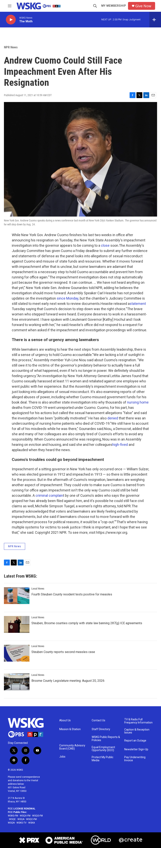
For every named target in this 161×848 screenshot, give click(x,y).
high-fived (120, 445)
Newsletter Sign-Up (136, 749)
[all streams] (155, 19)
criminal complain (49, 495)
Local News (37, 588)
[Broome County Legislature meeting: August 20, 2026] (16, 682)
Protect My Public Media (102, 759)
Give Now (143, 6)
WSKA (31, 822)
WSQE (12, 819)
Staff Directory (101, 729)
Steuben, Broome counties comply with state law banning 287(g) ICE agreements (86, 623)
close (105, 245)
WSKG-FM (13, 815)
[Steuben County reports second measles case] (16, 653)
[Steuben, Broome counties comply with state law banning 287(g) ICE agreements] (16, 624)
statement (138, 304)
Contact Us (98, 720)
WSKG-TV (21, 822)
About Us (65, 720)
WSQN (11, 822)
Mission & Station (70, 729)
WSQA (20, 819)
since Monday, (68, 298)
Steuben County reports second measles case (63, 652)
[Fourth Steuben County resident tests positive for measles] (16, 595)
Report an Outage (135, 740)
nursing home (138, 402)
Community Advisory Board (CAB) (72, 747)
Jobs (62, 756)
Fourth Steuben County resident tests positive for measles (71, 594)
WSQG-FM (37, 815)
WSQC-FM (31, 819)
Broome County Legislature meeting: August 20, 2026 (67, 681)
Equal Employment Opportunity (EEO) (103, 749)
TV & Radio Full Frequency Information (138, 721)
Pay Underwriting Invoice (134, 759)
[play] (11, 19)
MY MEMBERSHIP (113, 5)
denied (112, 418)
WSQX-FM (25, 815)
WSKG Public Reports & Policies (106, 739)
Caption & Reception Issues (136, 731)
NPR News (11, 47)
